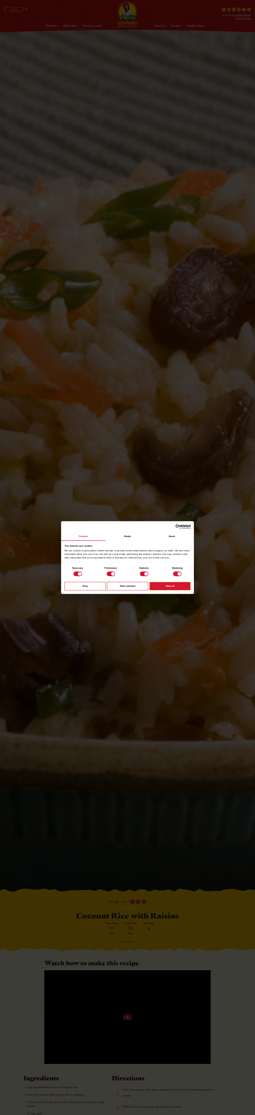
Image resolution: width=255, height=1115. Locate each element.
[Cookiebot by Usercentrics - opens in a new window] (178, 526)
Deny (85, 586)
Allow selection (127, 586)
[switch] (111, 573)
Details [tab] (127, 536)
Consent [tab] (83, 536)
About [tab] (172, 536)
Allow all (170, 586)
